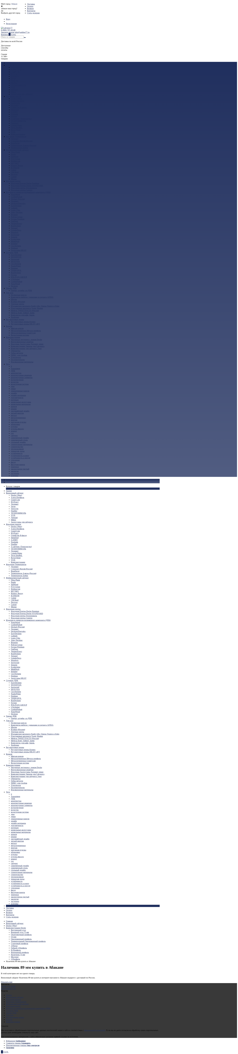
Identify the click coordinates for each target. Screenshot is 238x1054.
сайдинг (14, 435)
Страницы (10, 906)
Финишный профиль (20, 952)
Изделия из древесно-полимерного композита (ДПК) (28, 192)
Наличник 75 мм (18, 955)
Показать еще (6, 982)
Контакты (31, 11)
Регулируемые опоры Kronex (23, 322)
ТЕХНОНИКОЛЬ (18, 85)
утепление (15, 460)
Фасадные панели (13, 96)
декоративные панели (20, 391)
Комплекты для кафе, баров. (23, 315)
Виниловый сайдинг (15, 65)
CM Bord (14, 172)
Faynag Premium (17, 219)
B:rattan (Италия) (18, 302)
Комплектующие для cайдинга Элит (26, 348)
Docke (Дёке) (16, 67)
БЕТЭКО (15, 163)
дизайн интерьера (18, 395)
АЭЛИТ (14, 112)
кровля (14, 406)
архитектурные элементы (21, 377)
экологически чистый (20, 469)
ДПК (13, 371)
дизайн (14, 393)
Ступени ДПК (12, 253)
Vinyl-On (14, 81)
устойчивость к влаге (20, 456)
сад (12, 433)
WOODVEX (16, 257)
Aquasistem (15, 369)
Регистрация (11, 24)
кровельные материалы (21, 404)
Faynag (14, 275)
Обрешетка (15, 351)
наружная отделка (18, 422)
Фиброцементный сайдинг (17, 150)
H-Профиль (16, 950)
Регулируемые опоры (15, 319)
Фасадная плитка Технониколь (24, 188)
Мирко (14, 179)
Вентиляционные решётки (22, 342)
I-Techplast (15, 279)
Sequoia (14, 237)
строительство (17, 447)
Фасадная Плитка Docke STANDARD (27, 186)
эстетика (14, 476)
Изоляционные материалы (22, 362)
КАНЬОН (15, 168)
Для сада (9, 293)
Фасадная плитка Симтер (21, 190)
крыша (14, 409)
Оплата (30, 6)
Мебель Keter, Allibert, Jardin (22, 313)
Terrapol (14, 228)
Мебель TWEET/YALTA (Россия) (25, 311)
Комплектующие (18, 134)
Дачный (14, 90)
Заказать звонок (7, 32)
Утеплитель (16, 357)
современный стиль (19, 440)
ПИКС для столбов (19, 355)
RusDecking (16, 226)
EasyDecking (16, 206)
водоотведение (17, 380)
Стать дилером (33, 13)
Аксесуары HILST (18, 250)
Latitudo (14, 208)
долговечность (17, 398)
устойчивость (16, 453)
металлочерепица (18, 418)
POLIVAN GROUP (19, 277)
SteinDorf (15, 110)
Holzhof (14, 244)
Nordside (14, 114)
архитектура (16, 373)
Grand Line (15, 72)
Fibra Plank (15, 152)
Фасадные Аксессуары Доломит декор (27, 344)
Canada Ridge (16, 125)
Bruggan (14, 215)
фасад (13, 462)
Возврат (30, 8)
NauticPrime (16, 266)
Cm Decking (16, 246)
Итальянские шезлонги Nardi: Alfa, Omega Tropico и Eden (35, 306)
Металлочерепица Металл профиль (26, 331)
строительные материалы (21, 444)
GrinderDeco (16, 230)
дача (13, 386)
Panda (13, 154)
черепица (15, 467)
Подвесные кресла (19, 295)
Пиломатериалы (18, 360)
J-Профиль (15, 959)
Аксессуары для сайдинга (22, 94)
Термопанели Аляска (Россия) (23, 145)
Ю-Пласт (15, 74)
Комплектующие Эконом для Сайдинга (27, 346)
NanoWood (15, 194)
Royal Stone (16, 130)
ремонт (14, 431)
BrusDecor (15, 143)
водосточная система (20, 384)
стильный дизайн (18, 442)
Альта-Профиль (17, 70)
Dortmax (14, 248)
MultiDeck (15, 241)
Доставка (31, 4)
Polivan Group (16, 217)
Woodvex (14, 232)
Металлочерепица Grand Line (23, 333)
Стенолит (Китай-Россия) (22, 141)
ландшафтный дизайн (20, 411)
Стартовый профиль (19, 943)
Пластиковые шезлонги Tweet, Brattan (27, 308)
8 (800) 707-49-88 (8, 30)
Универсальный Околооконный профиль (28, 941)
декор (13, 389)
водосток (15, 382)
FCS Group (15, 159)
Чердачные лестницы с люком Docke (26, 340)
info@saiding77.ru (22, 32)
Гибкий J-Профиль (19, 948)
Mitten (13, 92)
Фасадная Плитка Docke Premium (25, 183)
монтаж (14, 420)
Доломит (14, 76)
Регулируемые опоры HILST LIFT (25, 324)
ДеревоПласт (16, 224)
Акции (9, 63)
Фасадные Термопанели (16, 136)
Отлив (13, 937)
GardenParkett (16, 197)
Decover (14, 174)
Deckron (14, 286)
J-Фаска (14, 946)
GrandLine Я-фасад (19, 107)
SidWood (14, 157)
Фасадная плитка (13, 181)
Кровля (9, 326)
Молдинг (15, 957)
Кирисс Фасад (17, 165)
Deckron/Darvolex (18, 203)
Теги (8, 364)
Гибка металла (17, 353)
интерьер (15, 400)
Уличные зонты (17, 304)
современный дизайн (20, 438)
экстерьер (15, 473)
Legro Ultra (15, 210)
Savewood (15, 235)
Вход (8, 19)
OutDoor (14, 221)
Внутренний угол (18, 930)
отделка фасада (17, 429)
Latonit (13, 177)
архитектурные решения (21, 375)
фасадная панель (18, 464)
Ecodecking (15, 239)
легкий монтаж (17, 413)
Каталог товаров (13, 480)
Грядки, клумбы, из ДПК (21, 290)
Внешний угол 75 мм (20, 932)
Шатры (14, 299)
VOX (13, 87)
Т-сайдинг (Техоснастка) (21, 119)
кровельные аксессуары (21, 402)
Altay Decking (16, 212)
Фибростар (15, 161)
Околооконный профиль (21, 939)
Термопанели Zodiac (19, 148)
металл (14, 415)
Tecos (13, 78)
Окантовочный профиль (21, 935)
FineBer (14, 83)
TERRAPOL (16, 270)
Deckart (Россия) (18, 199)
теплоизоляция (17, 449)
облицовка (15, 424)
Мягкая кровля (17, 328)
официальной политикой (94, 1030)
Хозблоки (15, 317)
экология (14, 471)
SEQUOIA (15, 261)
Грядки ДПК (11, 288)
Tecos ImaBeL (16, 128)
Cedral (13, 170)
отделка (14, 427)
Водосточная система (20, 335)
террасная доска (17, 451)
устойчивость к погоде (20, 458)
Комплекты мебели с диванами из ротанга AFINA (32, 297)
